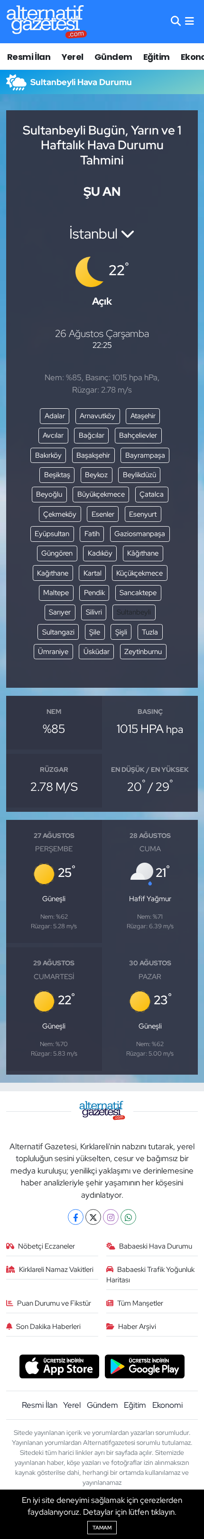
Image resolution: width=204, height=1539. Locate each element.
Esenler (103, 514)
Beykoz (96, 475)
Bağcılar (91, 435)
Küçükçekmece (139, 573)
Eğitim (156, 57)
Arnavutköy (97, 416)
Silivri (94, 612)
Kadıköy (100, 553)
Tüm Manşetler (140, 1303)
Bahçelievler (138, 435)
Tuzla (150, 632)
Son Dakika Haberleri (48, 1326)
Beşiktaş (57, 475)
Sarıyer (60, 612)
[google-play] (145, 1367)
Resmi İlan (28, 57)
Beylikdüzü (139, 475)
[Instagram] (111, 1217)
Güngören (57, 553)
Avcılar (53, 435)
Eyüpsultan (52, 534)
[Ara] (176, 21)
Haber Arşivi (137, 1326)
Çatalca (151, 494)
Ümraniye (53, 651)
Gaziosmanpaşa (139, 534)
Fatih (92, 534)
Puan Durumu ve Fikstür (54, 1303)
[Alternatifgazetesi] (46, 21)
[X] (93, 1217)
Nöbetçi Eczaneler (46, 1246)
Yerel (72, 57)
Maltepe (56, 592)
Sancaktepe (138, 592)
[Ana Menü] (189, 21)
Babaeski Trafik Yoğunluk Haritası (150, 1275)
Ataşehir (143, 416)
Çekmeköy (59, 514)
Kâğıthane (142, 553)
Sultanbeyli (134, 612)
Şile (94, 632)
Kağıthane (52, 573)
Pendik (94, 592)
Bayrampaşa (145, 455)
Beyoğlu (49, 494)
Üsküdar (96, 651)
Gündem (113, 57)
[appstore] (59, 1367)
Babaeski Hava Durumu (155, 1246)
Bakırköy (48, 455)
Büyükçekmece (101, 494)
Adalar (55, 416)
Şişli (121, 632)
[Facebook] (75, 1217)
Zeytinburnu (143, 651)
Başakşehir (93, 455)
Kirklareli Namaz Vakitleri (56, 1269)
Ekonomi (167, 1405)
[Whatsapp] (128, 1217)
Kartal (92, 573)
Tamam (102, 1527)
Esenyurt (143, 514)
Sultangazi (58, 632)
